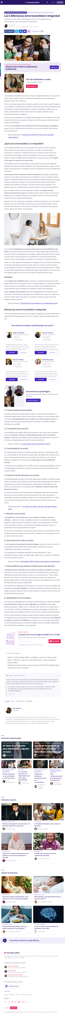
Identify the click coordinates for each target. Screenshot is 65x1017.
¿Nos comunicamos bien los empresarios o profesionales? (56, 777)
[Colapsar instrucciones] (58, 676)
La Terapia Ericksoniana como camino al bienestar (47, 825)
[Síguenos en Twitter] (9, 1002)
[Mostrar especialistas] (5, 940)
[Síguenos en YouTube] (19, 1002)
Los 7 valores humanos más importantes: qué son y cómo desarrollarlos (24, 776)
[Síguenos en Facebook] (5, 1002)
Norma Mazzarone (48, 360)
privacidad (49, 1012)
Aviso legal (43, 1012)
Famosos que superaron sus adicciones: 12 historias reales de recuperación (16, 825)
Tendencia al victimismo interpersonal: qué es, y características (40, 778)
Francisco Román (47, 333)
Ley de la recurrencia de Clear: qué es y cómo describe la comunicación (48, 748)
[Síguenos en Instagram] (15, 1002)
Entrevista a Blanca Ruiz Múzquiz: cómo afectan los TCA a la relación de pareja (15, 898)
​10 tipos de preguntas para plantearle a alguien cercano (16, 748)
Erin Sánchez (11, 25)
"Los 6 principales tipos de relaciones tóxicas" (35, 444)
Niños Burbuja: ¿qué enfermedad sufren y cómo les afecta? (47, 898)
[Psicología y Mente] (32, 2)
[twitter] (17, 31)
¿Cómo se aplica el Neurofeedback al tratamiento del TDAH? (46, 927)
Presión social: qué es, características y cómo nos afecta (8, 776)
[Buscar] (47, 2)
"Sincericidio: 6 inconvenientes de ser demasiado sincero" (39, 303)
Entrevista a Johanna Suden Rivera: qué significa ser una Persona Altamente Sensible (15, 855)
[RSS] (26, 1002)
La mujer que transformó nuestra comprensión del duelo (45, 854)
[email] (25, 31)
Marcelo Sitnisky (18, 360)
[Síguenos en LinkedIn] (12, 1002)
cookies (55, 1012)
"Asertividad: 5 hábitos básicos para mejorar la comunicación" (40, 561)
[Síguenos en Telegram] (22, 1002)
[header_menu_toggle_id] (1, 2)
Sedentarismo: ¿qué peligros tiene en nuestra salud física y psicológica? (14, 927)
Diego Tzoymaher (18, 333)
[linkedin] (21, 31)
